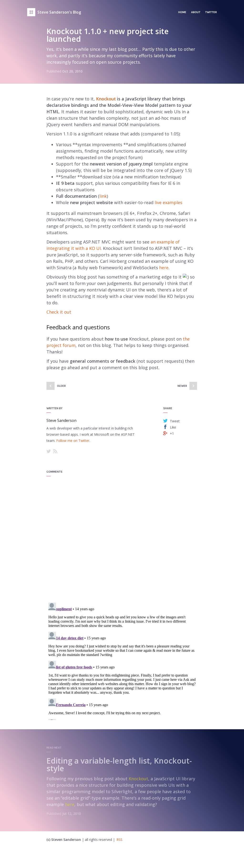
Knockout (106, 99)
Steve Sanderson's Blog (59, 12)
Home (182, 12)
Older (61, 386)
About (195, 12)
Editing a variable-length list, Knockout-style (119, 764)
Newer (182, 386)
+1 (172, 433)
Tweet (175, 421)
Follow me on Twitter (72, 440)
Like (173, 427)
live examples (168, 202)
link (103, 196)
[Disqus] (122, 537)
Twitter (211, 12)
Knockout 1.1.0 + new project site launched (107, 35)
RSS (55, 451)
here (163, 267)
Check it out (58, 312)
